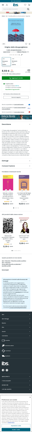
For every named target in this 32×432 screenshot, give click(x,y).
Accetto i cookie (16, 429)
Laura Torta (6, 52)
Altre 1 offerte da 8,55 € (14, 73)
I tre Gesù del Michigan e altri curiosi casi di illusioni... (24, 194)
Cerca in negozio (16, 97)
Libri (3, 261)
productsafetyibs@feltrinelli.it (17, 307)
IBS (7, 73)
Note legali (5, 270)
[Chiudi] (30, 397)
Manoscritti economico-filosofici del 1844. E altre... (8, 237)
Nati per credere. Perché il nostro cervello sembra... (8, 194)
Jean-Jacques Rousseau (14, 50)
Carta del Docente (18, 104)
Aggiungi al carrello (17, 78)
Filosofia (7, 261)
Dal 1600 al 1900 (6, 266)
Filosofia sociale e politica (18, 261)
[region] (16, 413)
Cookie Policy (11, 422)
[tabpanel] (16, 29)
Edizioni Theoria (21, 52)
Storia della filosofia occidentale (11, 264)
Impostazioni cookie (16, 425)
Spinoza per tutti (24, 236)
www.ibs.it (18, 292)
